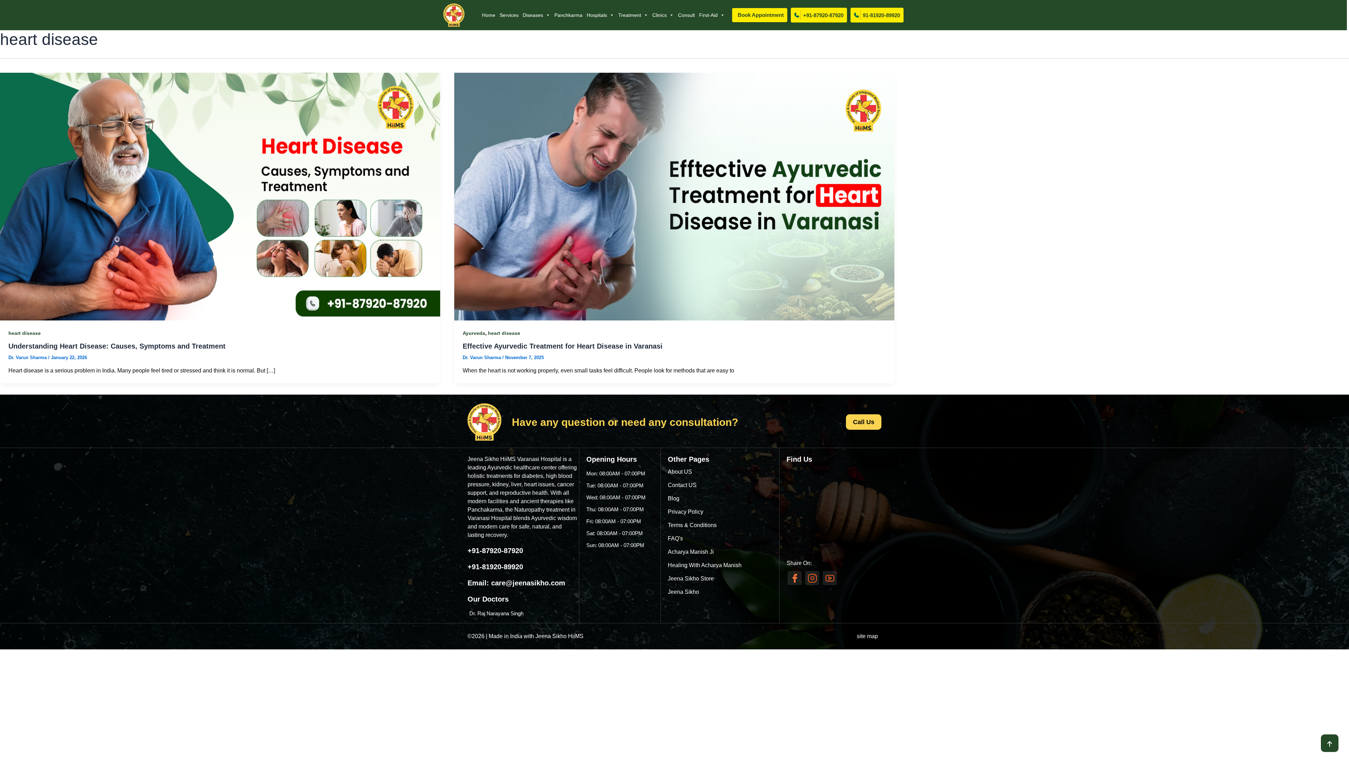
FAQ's (675, 538)
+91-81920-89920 (495, 567)
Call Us (863, 422)
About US (680, 472)
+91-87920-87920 (823, 15)
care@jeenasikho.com (528, 583)
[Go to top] (1329, 743)
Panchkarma (568, 15)
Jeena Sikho (683, 592)
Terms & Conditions (692, 525)
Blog (673, 498)
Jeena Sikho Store (691, 579)
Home (488, 15)
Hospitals (597, 15)
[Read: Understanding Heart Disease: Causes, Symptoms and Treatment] (220, 196)
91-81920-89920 (881, 15)
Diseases (533, 15)
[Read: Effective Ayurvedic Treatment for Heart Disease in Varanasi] (674, 196)
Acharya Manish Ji (691, 552)
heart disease (24, 333)
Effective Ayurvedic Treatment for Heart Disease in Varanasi (563, 346)
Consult (686, 15)
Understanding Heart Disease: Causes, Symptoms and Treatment (117, 346)
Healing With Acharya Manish (705, 565)
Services (509, 15)
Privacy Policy (685, 512)
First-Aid (708, 15)
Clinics (659, 15)
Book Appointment (761, 15)
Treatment (629, 15)
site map (867, 636)
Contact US (682, 485)
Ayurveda (474, 333)
